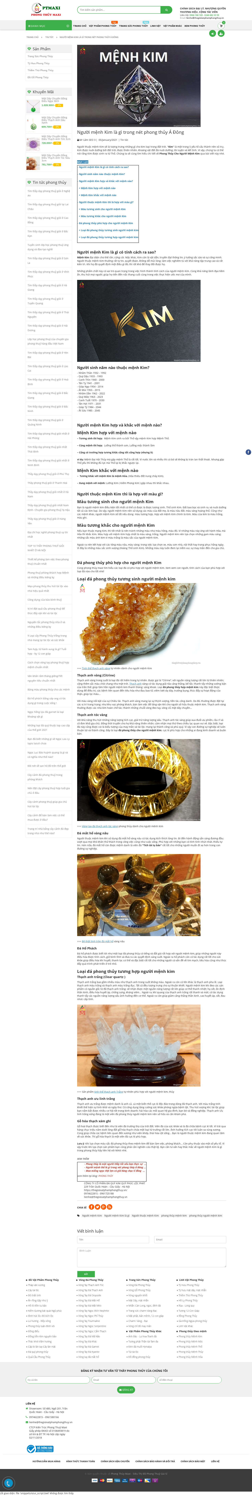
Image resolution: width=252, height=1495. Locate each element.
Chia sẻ (82, 1207)
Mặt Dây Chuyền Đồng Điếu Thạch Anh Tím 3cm (56, 137)
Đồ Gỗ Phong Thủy (38, 77)
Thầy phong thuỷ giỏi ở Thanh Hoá (47, 482)
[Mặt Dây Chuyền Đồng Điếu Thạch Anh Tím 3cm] (33, 144)
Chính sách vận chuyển (115, 1461)
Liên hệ (215, 1461)
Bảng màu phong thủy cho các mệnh (49, 689)
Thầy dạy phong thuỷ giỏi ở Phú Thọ (48, 474)
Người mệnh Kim (92, 1215)
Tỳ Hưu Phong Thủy (39, 63)
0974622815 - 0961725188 (99, 1193)
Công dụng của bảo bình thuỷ (45, 599)
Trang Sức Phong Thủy (40, 56)
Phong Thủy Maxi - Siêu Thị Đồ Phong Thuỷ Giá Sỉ (139, 1473)
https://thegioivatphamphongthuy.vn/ (105, 1190)
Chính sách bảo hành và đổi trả (155, 1461)
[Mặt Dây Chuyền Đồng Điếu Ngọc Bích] (33, 106)
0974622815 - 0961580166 (44, 1417)
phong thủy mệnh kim (174, 1215)
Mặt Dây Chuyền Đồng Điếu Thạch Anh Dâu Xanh (54, 120)
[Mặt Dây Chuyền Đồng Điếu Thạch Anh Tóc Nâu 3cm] (33, 163)
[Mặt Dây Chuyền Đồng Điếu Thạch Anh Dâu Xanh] (33, 125)
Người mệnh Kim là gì (116, 1215)
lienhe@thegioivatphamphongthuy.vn (105, 1197)
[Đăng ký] (221, 33)
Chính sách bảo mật (193, 1461)
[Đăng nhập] (212, 33)
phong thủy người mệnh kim (205, 1215)
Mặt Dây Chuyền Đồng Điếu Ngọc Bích (54, 100)
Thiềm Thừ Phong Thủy (40, 70)
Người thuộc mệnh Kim (145, 1215)
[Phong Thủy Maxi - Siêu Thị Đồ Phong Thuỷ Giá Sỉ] (47, 9)
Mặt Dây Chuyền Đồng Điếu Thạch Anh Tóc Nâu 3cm (56, 158)
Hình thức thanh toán (80, 1461)
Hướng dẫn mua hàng (46, 1461)
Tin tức (124, 139)
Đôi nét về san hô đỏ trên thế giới (47, 765)
